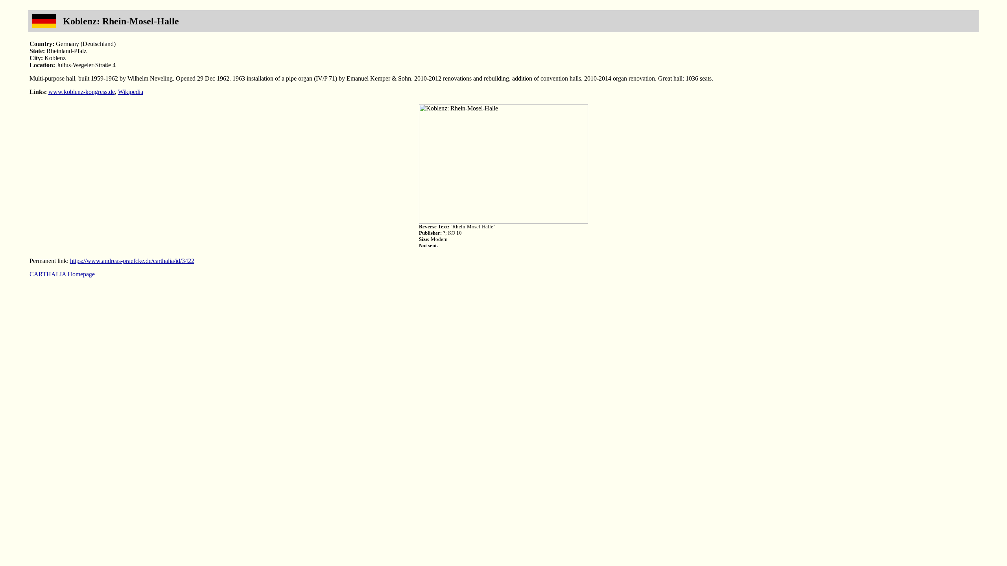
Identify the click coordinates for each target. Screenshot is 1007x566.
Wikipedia (130, 91)
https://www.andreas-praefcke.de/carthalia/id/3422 (132, 260)
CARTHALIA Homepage (62, 274)
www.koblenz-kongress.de (81, 91)
